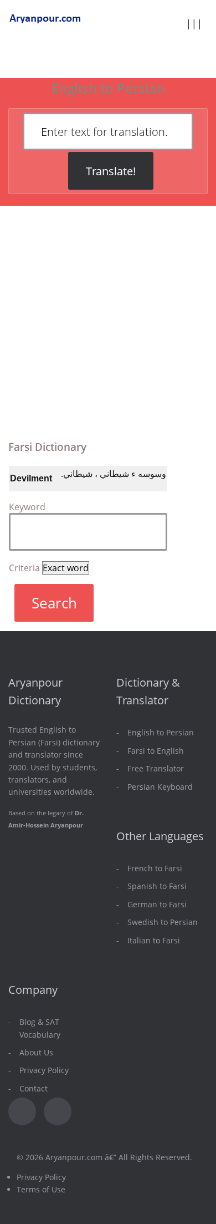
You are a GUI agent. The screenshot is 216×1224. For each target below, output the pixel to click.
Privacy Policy (44, 1070)
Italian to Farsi (153, 940)
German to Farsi (157, 904)
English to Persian (160, 732)
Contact (33, 1088)
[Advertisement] (108, 317)
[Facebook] (22, 1111)
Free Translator (155, 768)
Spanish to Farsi (157, 886)
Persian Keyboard (160, 786)
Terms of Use (41, 1189)
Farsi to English (155, 750)
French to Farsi (154, 868)
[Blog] (57, 1111)
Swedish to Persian (162, 922)
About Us (36, 1052)
